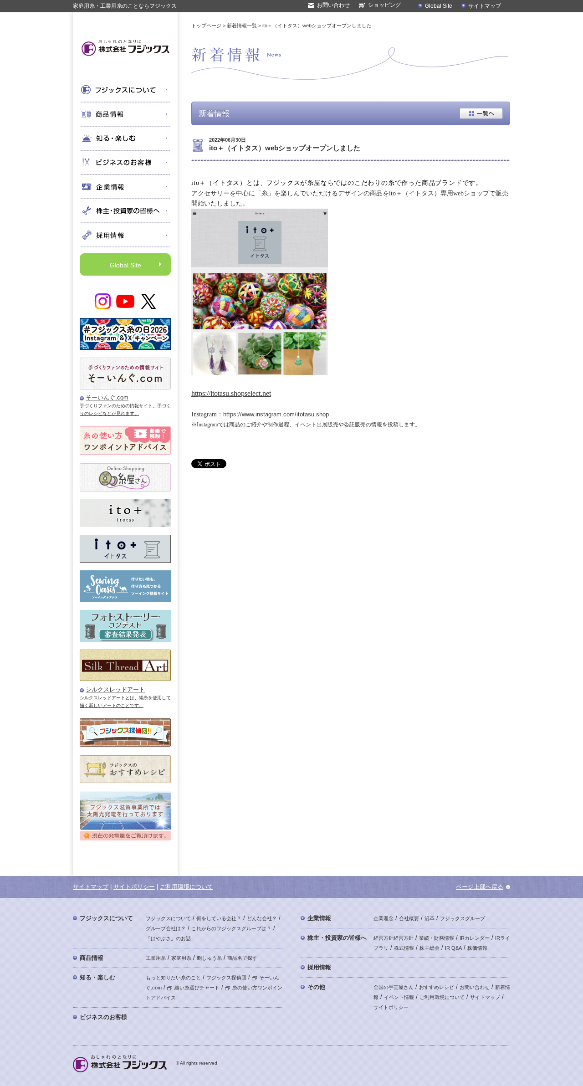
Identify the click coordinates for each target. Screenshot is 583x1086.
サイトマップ (484, 6)
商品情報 (91, 957)
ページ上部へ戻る (479, 886)
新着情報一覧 (242, 25)
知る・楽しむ (97, 977)
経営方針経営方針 (393, 938)
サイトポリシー (134, 886)
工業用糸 (156, 958)
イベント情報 (399, 997)
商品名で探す (242, 958)
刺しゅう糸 (209, 958)
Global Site (438, 6)
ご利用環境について (186, 886)
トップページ (206, 25)
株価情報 (477, 948)
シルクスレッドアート (115, 689)
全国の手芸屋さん (393, 987)
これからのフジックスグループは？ (231, 928)
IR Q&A (453, 948)
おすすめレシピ (436, 987)
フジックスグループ (462, 918)
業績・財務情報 (436, 938)
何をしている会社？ (218, 918)
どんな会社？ (262, 918)
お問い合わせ (333, 5)
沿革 (429, 918)
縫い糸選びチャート (197, 987)
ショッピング (384, 5)
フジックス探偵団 (226, 977)
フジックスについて (106, 918)
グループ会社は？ (166, 928)
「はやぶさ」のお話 (168, 938)
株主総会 (429, 948)
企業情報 (319, 918)
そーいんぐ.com (107, 397)
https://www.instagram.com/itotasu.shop (276, 414)
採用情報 (319, 967)
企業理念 (383, 918)
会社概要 (409, 918)
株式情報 (404, 948)
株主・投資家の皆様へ (337, 937)
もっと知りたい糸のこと (173, 977)
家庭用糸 (181, 958)
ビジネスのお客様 (103, 1017)
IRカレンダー (475, 938)
